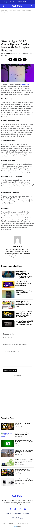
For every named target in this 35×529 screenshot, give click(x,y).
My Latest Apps (17, 518)
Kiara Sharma (6, 53)
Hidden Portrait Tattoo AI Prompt (22, 424)
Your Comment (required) (11, 351)
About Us (8, 513)
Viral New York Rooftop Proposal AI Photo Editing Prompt (22, 471)
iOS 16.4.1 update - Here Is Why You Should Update (23, 292)
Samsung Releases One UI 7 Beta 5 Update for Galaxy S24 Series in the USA (24, 323)
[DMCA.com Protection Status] (17, 526)
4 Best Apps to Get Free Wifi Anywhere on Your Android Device (23, 283)
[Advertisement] (17, 26)
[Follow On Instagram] (20, 509)
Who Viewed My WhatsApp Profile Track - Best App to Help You (24, 442)
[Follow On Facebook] (10, 509)
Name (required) (8, 338)
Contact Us (17, 513)
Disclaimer (26, 513)
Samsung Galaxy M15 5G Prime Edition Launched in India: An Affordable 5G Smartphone (23, 314)
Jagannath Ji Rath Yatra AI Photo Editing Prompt (22, 433)
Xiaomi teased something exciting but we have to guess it (24, 480)
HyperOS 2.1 (24, 85)
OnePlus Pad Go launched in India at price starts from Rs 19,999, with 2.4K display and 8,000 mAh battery (23, 275)
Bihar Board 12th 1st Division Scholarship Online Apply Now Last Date (23, 304)
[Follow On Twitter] (15, 509)
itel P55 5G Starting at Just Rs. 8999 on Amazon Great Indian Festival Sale (24, 461)
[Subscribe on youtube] (25, 509)
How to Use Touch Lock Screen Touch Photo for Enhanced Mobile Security (24, 451)
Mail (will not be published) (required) (15, 344)
